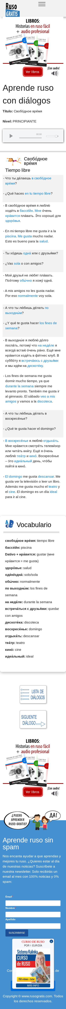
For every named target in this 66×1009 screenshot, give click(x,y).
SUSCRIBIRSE (17, 932)
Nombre (10, 908)
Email (8, 896)
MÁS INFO (33, 985)
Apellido (10, 919)
